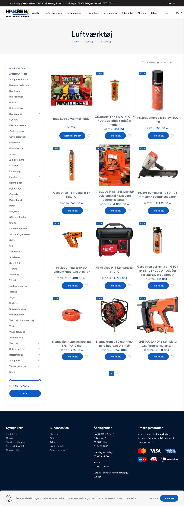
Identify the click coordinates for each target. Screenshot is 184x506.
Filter (25, 393)
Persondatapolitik (15, 446)
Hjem (76, 41)
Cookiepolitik (13, 450)
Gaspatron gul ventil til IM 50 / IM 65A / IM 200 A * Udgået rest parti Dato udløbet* (157, 270)
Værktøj (89, 41)
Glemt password (58, 450)
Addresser (55, 442)
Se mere (153, 498)
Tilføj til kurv (115, 135)
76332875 (108, 3)
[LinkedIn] (169, 3)
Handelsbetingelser (16, 442)
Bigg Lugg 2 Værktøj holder (71, 118)
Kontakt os (11, 434)
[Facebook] (165, 3)
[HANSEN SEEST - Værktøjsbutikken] (17, 12)
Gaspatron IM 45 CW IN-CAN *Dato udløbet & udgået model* (115, 120)
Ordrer (53, 438)
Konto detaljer (57, 446)
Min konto (55, 434)
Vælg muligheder (72, 135)
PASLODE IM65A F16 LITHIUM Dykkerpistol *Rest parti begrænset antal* (115, 195)
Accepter (169, 498)
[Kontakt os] (173, 3)
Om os (9, 438)
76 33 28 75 (102, 446)
